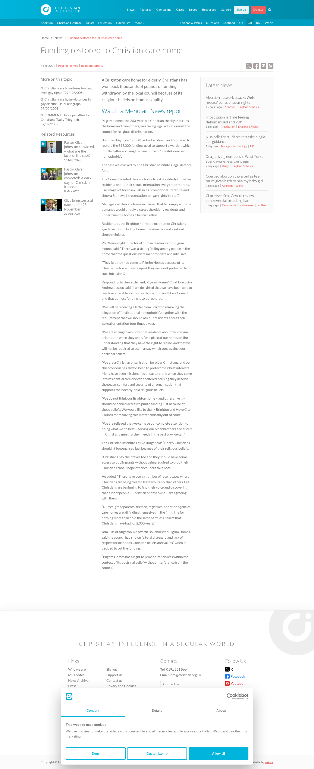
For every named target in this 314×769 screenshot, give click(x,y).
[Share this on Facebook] (256, 65)
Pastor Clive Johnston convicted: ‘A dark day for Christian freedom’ (77, 178)
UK (241, 23)
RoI (258, 23)
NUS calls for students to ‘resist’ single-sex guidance (236, 139)
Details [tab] (157, 710)
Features (145, 9)
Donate (258, 9)
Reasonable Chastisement (238, 205)
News (131, 9)
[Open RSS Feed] (270, 65)
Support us (114, 675)
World (269, 23)
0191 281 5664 (177, 669)
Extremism (123, 23)
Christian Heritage (69, 23)
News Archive (78, 680)
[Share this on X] (249, 65)
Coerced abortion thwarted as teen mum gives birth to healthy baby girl (234, 178)
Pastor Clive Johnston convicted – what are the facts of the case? (79, 149)
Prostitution (228, 126)
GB (250, 23)
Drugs (90, 23)
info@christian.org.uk (185, 675)
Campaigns (163, 9)
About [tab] (221, 710)
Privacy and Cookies (121, 686)
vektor (269, 762)
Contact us (114, 680)
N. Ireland (212, 23)
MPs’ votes (76, 675)
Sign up (241, 9)
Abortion (47, 23)
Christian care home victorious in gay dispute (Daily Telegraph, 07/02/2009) (66, 103)
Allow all (218, 753)
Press (72, 686)
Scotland (229, 23)
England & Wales (191, 23)
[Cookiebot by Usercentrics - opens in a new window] (229, 696)
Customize (155, 753)
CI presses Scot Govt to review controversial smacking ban (230, 198)
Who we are (77, 669)
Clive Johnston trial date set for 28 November (78, 205)
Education (105, 23)
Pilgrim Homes (68, 65)
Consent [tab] (93, 710)
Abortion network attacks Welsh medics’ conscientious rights (231, 100)
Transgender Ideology (234, 146)
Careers (226, 9)
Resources (209, 9)
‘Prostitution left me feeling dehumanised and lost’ (227, 119)
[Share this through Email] (263, 65)
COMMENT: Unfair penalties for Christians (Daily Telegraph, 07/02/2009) (65, 119)
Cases (180, 9)
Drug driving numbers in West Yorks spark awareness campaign (234, 159)
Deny (96, 753)
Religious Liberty (92, 65)
